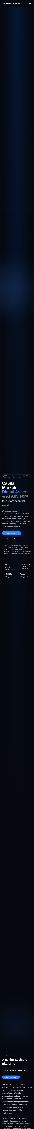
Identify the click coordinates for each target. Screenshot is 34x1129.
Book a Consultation (11, 539)
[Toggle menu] (30, 3)
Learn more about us (10, 1077)
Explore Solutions (10, 533)
